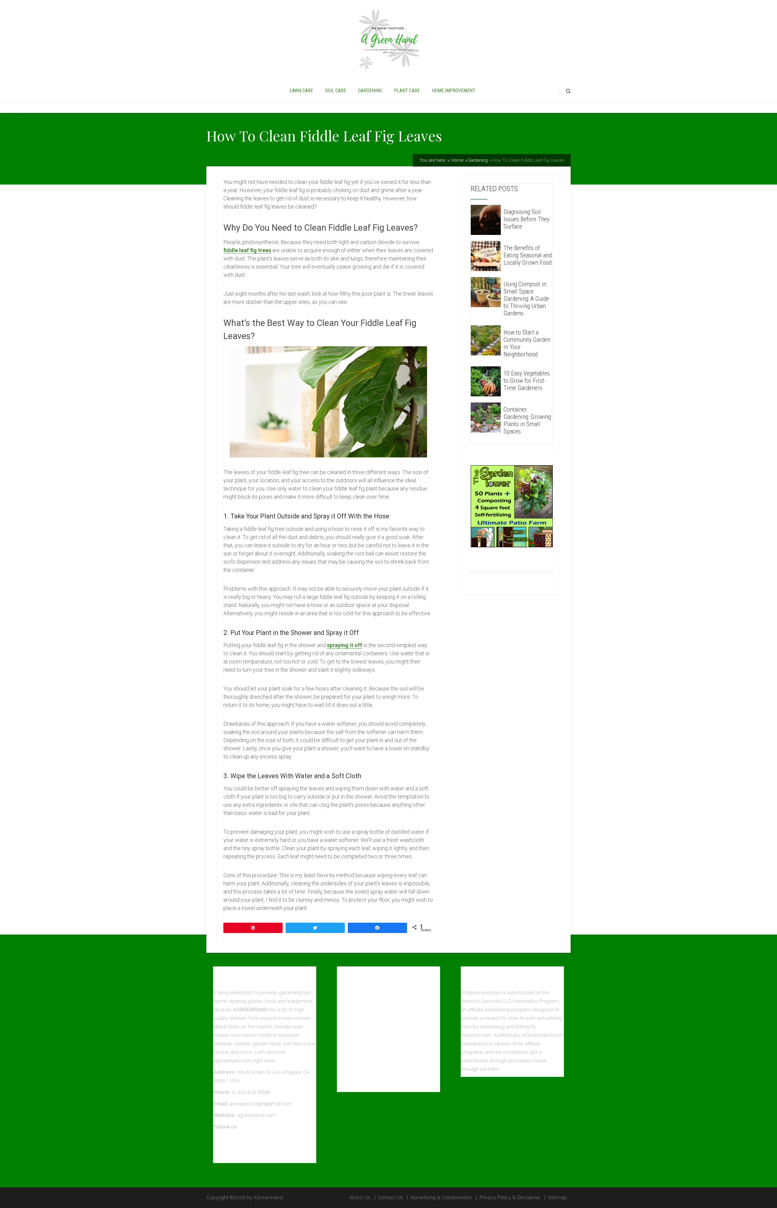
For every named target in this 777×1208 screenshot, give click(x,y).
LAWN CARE (301, 90)
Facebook (224, 1138)
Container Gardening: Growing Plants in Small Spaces (527, 420)
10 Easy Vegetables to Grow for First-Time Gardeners (527, 381)
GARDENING (370, 90)
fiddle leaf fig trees (247, 250)
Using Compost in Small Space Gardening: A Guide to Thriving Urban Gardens (526, 298)
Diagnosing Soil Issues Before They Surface (526, 219)
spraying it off (344, 645)
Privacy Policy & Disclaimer (510, 1197)
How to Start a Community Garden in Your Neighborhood (527, 343)
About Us (359, 1197)
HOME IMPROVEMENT (453, 90)
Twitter (221, 1147)
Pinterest (223, 1155)
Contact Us (390, 1197)
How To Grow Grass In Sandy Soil (374, 1084)
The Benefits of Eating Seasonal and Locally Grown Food (528, 255)
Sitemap (557, 1197)
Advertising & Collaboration (441, 1197)
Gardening (478, 160)
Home (456, 160)
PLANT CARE (407, 90)
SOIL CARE (335, 90)
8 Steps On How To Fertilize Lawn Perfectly (387, 1073)
